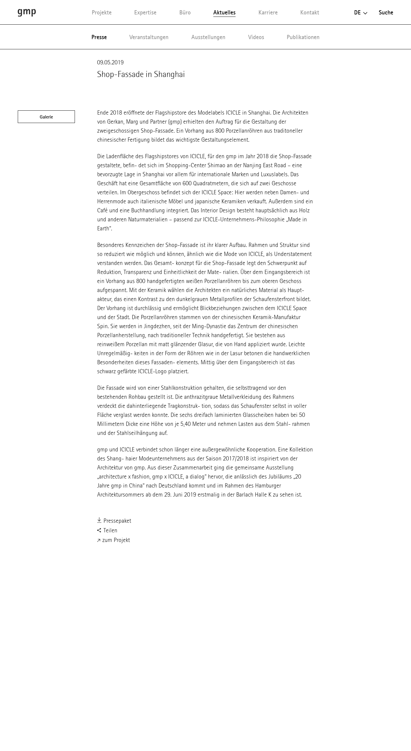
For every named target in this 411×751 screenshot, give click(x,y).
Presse (99, 37)
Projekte (102, 12)
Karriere (268, 12)
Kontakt (309, 12)
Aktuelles (224, 12)
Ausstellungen (208, 37)
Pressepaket (116, 520)
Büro (185, 12)
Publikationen (303, 37)
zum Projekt (115, 540)
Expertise (145, 12)
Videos (256, 37)
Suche (386, 12)
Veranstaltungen (148, 37)
